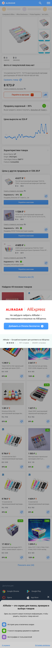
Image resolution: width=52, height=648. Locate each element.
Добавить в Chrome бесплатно (24, 326)
